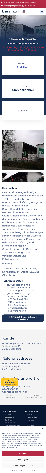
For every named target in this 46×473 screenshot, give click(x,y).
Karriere (29, 423)
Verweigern (23, 460)
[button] (43, 429)
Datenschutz (23, 470)
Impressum (33, 470)
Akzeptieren (23, 453)
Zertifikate (8, 420)
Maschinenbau (32, 417)
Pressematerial (10, 423)
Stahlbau (23, 67)
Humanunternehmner (12, 426)
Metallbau (30, 420)
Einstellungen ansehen (23, 466)
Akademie (30, 426)
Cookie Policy (13, 470)
